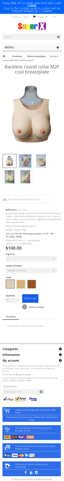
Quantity (10, 295)
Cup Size (10, 254)
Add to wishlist (36, 307)
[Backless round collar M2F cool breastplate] (9, 161)
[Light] (10, 284)
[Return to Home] (4, 56)
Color (9, 277)
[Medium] (21, 284)
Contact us (17, 17)
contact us (49, 368)
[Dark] (32, 284)
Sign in (26, 17)
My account (10, 360)
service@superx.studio (20, 374)
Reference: (11, 209)
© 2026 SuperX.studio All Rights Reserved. (32, 479)
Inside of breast (14, 265)
